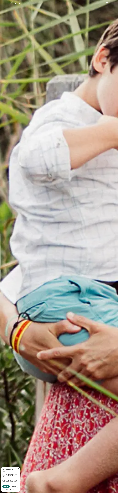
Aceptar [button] (6, 486)
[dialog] (10, 479)
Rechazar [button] (14, 486)
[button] (10, 489)
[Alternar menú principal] (107, 3)
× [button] (18, 468)
